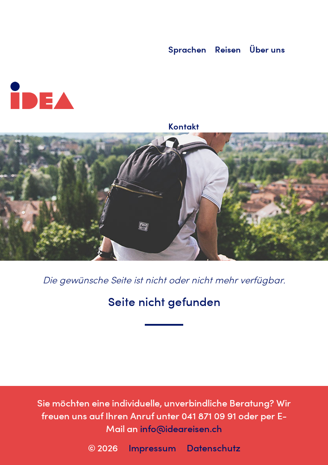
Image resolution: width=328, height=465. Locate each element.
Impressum (152, 447)
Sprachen (187, 49)
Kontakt (183, 126)
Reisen (228, 49)
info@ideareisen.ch (181, 428)
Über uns (267, 49)
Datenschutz (213, 447)
